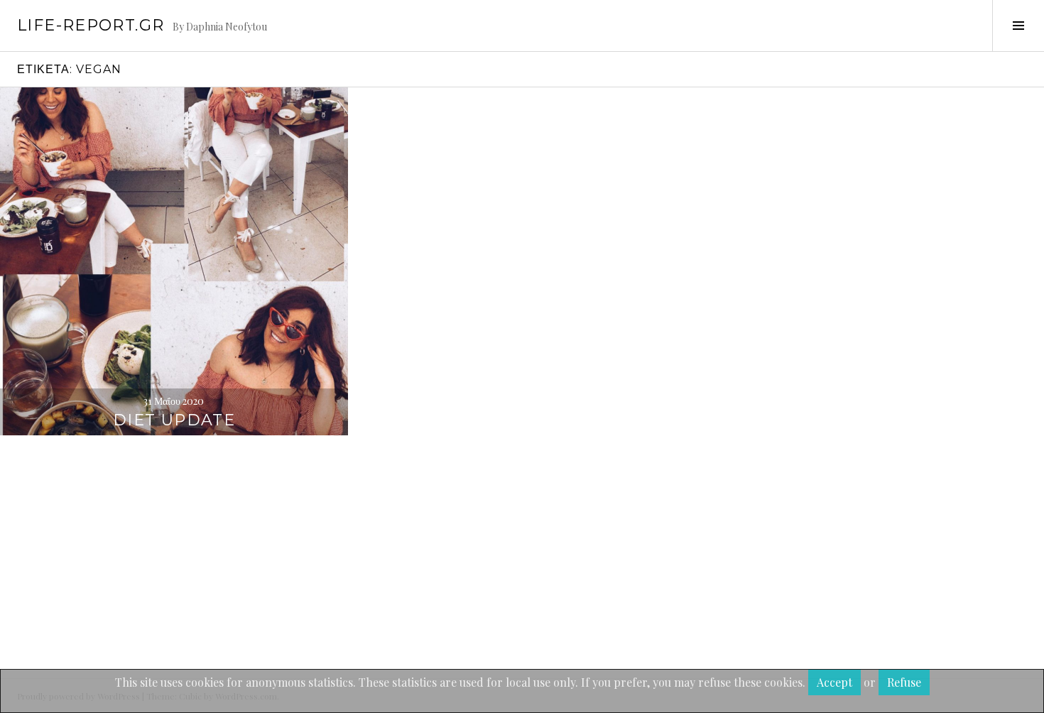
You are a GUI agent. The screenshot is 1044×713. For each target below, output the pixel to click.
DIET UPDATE (174, 420)
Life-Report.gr (90, 25)
